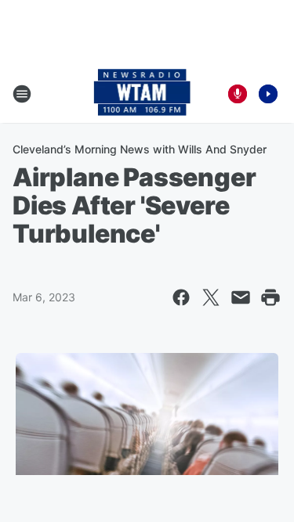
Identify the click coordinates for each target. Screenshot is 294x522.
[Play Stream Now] (268, 94)
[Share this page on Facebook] (181, 297)
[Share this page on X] (211, 297)
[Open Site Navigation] (22, 94)
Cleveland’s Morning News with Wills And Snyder (140, 149)
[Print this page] (270, 297)
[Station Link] (142, 94)
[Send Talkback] (237, 94)
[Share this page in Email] (241, 297)
